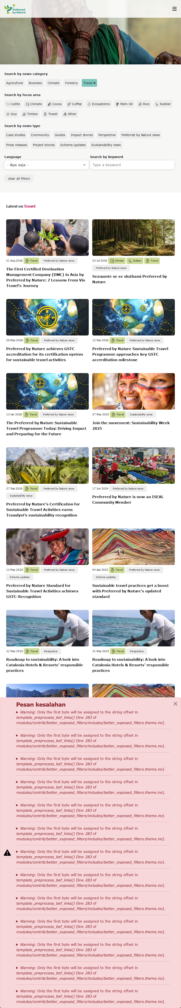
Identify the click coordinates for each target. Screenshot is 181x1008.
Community (40, 135)
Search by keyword (106, 157)
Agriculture (14, 83)
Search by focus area (22, 95)
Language (12, 157)
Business (35, 83)
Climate (53, 83)
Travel (87, 83)
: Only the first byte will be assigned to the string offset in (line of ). (90, 717)
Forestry (71, 83)
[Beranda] (17, 9)
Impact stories (82, 135)
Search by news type (22, 126)
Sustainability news (106, 145)
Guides (60, 135)
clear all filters (19, 178)
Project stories (44, 145)
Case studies (15, 135)
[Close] (175, 704)
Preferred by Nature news (140, 135)
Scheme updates (73, 145)
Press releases (16, 145)
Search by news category (26, 74)
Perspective (106, 135)
